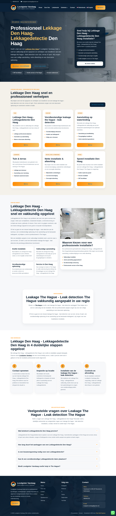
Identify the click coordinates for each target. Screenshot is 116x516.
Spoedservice (44, 497)
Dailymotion (64, 497)
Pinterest (63, 488)
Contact (72, 7)
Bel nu (26, 145)
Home (40, 7)
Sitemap (43, 500)
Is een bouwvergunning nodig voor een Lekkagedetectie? (41, 452)
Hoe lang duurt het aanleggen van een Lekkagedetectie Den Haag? (44, 445)
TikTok (63, 494)
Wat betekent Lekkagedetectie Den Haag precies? (38, 431)
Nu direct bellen (90, 63)
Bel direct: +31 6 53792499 (21, 66)
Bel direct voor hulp (97, 104)
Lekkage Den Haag (32, 49)
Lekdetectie (55, 7)
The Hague (38, 305)
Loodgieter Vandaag (25, 355)
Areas (42, 494)
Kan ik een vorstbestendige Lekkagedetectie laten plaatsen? (42, 459)
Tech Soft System (100, 513)
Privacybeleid (74, 513)
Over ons (47, 7)
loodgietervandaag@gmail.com (30, 1)
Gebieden (64, 7)
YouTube (63, 500)
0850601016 (16, 1)
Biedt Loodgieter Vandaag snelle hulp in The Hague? (39, 466)
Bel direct (100, 7)
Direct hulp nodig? (40, 66)
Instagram (64, 485)
